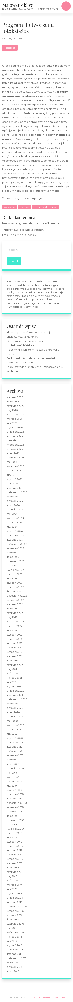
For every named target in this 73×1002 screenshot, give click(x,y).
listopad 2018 (14, 798)
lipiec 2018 (13, 815)
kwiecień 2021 (15, 673)
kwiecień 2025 (15, 466)
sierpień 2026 (15, 397)
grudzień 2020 (15, 690)
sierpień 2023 (15, 552)
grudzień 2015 (15, 949)
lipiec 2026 (13, 401)
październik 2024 (17, 492)
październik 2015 (16, 958)
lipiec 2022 (13, 608)
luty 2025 (12, 474)
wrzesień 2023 (15, 548)
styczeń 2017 (14, 893)
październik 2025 (17, 440)
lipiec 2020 (13, 712)
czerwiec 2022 (15, 613)
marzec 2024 (14, 522)
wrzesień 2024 (15, 496)
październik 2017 (16, 854)
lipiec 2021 (13, 660)
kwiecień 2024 (15, 518)
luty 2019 (12, 785)
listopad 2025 (15, 436)
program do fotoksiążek (46, 207)
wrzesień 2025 (15, 444)
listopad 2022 (15, 591)
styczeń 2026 (15, 427)
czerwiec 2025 (15, 457)
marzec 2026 (14, 418)
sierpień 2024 (15, 501)
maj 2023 (12, 565)
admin (7, 38)
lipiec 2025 (13, 453)
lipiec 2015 (13, 971)
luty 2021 (12, 682)
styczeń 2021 (14, 686)
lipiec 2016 (13, 919)
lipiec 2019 (13, 764)
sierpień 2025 (15, 449)
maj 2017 (12, 876)
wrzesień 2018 (15, 807)
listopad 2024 (15, 488)
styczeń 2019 (14, 790)
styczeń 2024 (15, 531)
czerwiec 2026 (15, 406)
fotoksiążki (24, 207)
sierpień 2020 (15, 708)
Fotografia (10, 47)
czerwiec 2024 (15, 509)
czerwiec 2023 (15, 561)
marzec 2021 (14, 677)
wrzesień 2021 (15, 652)
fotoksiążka (9, 207)
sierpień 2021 (14, 656)
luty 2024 (12, 526)
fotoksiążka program (32, 198)
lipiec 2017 (13, 867)
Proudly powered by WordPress (49, 997)
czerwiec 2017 (15, 871)
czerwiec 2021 (15, 664)
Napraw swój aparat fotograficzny (24, 229)
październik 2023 (17, 544)
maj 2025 (12, 462)
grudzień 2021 (15, 639)
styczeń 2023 (15, 582)
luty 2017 (12, 889)
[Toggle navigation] (66, 6)
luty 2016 (12, 941)
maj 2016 (12, 928)
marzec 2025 (14, 470)
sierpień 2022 (15, 604)
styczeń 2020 (15, 738)
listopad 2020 (15, 695)
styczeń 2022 (14, 634)
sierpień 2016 (14, 915)
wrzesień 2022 (15, 600)
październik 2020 (17, 699)
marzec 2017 (14, 884)
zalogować (21, 223)
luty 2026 (12, 423)
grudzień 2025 (15, 431)
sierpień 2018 (15, 811)
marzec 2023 (14, 574)
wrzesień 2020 (15, 703)
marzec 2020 (15, 729)
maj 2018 (12, 824)
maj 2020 (12, 720)
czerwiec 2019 (15, 768)
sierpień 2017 (14, 863)
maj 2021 (12, 669)
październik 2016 (17, 906)
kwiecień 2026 (15, 414)
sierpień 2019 (14, 759)
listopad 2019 (14, 746)
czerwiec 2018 (15, 820)
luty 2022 (12, 630)
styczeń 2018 (14, 841)
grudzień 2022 (15, 587)
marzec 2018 (14, 833)
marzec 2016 (14, 936)
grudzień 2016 (15, 897)
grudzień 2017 (15, 846)
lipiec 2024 (13, 505)
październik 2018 (17, 803)
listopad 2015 (14, 954)
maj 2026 (12, 410)
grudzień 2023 (15, 535)
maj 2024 (12, 513)
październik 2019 (17, 751)
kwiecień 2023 (15, 569)
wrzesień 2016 (15, 910)
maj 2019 (12, 772)
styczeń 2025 (14, 479)
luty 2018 (12, 837)
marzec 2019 (14, 781)
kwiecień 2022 (15, 621)
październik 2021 (16, 647)
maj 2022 (12, 617)
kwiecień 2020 (15, 725)
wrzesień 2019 (15, 755)
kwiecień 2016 (15, 932)
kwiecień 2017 (15, 880)
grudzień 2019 (15, 742)
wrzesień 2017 (15, 859)
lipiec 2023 (13, 557)
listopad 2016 (14, 902)
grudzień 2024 (15, 483)
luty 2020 (12, 733)
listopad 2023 (15, 539)
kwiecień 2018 (15, 828)
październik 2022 (17, 595)
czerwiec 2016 (15, 923)
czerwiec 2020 (16, 716)
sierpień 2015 (14, 966)
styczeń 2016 (14, 945)
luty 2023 (12, 578)
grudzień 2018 (15, 794)
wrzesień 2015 (15, 962)
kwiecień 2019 (15, 777)
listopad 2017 (14, 850)
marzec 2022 (14, 626)
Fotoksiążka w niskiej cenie (18, 234)
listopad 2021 (14, 643)
